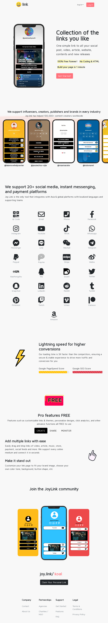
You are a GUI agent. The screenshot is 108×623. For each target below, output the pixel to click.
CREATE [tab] (41, 430)
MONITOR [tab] (66, 430)
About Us (26, 611)
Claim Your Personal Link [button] (54, 582)
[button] (22, 5)
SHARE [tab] (53, 430)
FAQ (57, 616)
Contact (25, 606)
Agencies (43, 606)
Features (60, 611)
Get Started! (64, 76)
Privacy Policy (79, 614)
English (79, 5)
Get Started (61, 606)
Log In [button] (90, 5)
